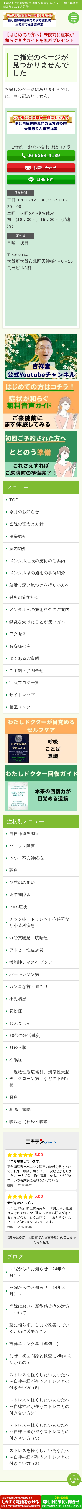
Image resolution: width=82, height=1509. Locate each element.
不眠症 (15, 1059)
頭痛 (13, 870)
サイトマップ (22, 695)
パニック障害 (22, 846)
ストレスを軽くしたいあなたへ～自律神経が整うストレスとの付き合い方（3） (39, 1432)
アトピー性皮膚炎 (26, 950)
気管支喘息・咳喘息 (28, 937)
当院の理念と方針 (26, 524)
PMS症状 (18, 907)
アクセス (18, 634)
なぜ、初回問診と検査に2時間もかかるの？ (40, 1359)
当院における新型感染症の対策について (39, 1309)
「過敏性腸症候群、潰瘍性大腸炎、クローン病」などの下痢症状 (39, 1078)
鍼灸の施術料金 (24, 597)
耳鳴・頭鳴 (20, 1109)
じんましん (20, 1023)
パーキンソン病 (24, 974)
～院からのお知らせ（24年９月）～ (37, 1272)
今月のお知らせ (24, 512)
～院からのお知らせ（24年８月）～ (37, 1290)
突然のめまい (22, 882)
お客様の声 (20, 646)
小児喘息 (18, 998)
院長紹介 (18, 536)
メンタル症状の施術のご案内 (37, 561)
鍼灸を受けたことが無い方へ (37, 622)
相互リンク (20, 707)
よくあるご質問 (24, 658)
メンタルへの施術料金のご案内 (39, 609)
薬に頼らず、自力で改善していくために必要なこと (39, 1328)
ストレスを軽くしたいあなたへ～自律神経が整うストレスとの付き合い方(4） (39, 1406)
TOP (13, 500)
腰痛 (13, 1097)
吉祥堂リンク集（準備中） (35, 1343)
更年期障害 (20, 894)
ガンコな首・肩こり (28, 986)
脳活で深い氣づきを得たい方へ (39, 585)
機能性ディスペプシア (30, 962)
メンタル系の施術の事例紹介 (37, 573)
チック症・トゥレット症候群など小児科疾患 (39, 922)
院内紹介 (18, 548)
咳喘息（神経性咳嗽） (30, 1121)
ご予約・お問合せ (26, 670)
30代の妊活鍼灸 (24, 1035)
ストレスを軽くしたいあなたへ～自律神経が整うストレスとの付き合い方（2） (39, 1457)
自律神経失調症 (24, 833)
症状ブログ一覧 (24, 682)
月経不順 (18, 1047)
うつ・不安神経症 (26, 858)
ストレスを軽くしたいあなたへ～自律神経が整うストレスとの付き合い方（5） (39, 1381)
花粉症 (15, 1011)
